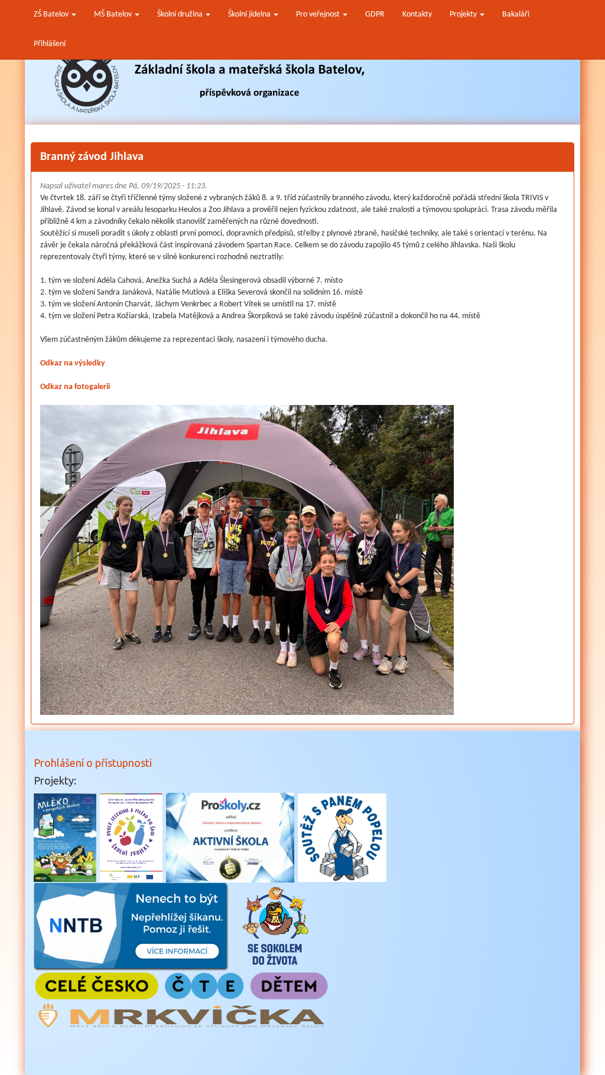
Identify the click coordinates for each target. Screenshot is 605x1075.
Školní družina (180, 14)
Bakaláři (515, 14)
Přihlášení (50, 44)
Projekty (464, 14)
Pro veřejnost (318, 14)
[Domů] (210, 81)
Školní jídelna (250, 14)
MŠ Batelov (114, 14)
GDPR (375, 14)
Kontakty (417, 14)
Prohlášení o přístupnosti (93, 763)
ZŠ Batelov (52, 14)
